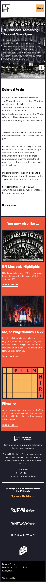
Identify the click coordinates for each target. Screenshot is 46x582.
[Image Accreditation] (41, 67)
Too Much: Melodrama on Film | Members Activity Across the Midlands (22, 103)
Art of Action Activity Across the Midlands (22, 120)
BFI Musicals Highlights (21, 266)
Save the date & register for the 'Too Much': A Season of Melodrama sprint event (23, 115)
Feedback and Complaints (15, 567)
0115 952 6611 (23, 473)
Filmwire (9, 403)
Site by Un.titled (9, 578)
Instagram (7, 570)
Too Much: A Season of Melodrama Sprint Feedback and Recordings (22, 109)
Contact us (23, 470)
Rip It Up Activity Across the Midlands (20, 98)
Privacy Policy (8, 564)
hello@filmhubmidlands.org (23, 476)
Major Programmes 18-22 (23, 332)
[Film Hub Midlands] (6, 8)
